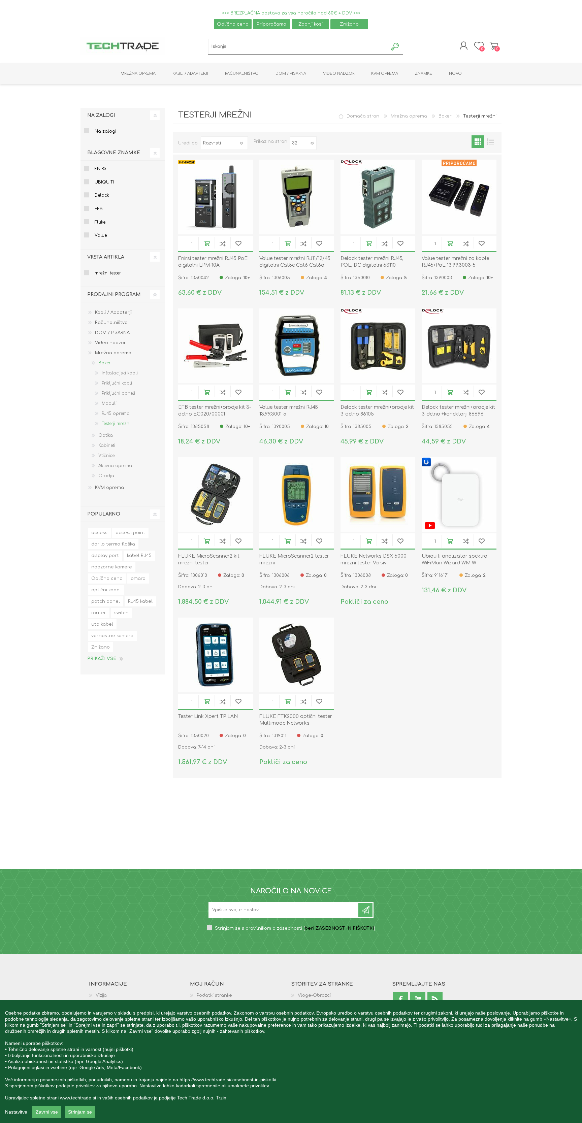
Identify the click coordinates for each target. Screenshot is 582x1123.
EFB (99, 208)
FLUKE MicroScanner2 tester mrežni (294, 559)
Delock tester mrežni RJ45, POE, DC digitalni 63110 (372, 262)
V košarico (207, 243)
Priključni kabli (117, 383)
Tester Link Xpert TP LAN (208, 716)
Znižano (349, 24)
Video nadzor (110, 342)
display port (105, 555)
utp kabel (102, 624)
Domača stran (363, 116)
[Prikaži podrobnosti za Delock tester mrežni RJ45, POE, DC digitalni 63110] (378, 197)
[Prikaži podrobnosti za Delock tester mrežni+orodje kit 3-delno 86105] (378, 345)
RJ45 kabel (140, 601)
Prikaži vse (101, 658)
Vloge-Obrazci (314, 995)
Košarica (494, 45)
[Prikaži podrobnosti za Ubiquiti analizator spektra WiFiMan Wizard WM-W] (459, 494)
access (99, 532)
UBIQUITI (104, 182)
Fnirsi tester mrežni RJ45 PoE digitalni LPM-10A (213, 262)
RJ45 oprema (116, 413)
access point (130, 532)
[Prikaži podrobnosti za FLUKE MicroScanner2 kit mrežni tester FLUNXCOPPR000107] (215, 494)
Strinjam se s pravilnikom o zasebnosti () (295, 928)
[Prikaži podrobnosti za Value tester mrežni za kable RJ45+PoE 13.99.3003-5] (459, 197)
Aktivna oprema (115, 465)
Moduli (109, 403)
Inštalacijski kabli (120, 373)
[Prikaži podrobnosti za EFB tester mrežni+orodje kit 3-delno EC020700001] (215, 345)
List (490, 141)
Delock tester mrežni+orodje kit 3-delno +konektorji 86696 (458, 411)
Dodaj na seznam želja (238, 243)
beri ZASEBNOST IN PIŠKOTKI (339, 928)
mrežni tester (108, 273)
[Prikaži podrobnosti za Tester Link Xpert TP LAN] (215, 655)
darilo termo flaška (113, 544)
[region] (291, 1061)
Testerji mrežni (116, 423)
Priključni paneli (118, 393)
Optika (105, 435)
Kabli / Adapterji (113, 312)
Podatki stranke (214, 995)
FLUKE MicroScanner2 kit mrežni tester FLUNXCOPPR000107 (208, 563)
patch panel (105, 601)
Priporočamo (271, 24)
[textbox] (298, 46)
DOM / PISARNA (112, 332)
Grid (478, 141)
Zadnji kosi (310, 24)
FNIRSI (101, 168)
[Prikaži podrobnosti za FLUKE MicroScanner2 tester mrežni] (296, 494)
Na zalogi (105, 131)
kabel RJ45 (139, 555)
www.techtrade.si (78, 1097)
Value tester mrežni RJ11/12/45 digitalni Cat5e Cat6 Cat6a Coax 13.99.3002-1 (294, 265)
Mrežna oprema (409, 116)
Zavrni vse (47, 1112)
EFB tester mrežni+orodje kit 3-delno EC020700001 (214, 411)
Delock (102, 195)
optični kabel (106, 590)
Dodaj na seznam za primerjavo (222, 243)
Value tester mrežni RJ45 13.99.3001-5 (288, 411)
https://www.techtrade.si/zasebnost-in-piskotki (228, 1079)
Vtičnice (106, 455)
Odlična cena (233, 24)
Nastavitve (16, 1112)
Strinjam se (80, 1112)
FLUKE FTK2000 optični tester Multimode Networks (295, 720)
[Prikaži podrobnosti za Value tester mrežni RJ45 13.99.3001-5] (296, 345)
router (98, 612)
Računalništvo (111, 322)
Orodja (106, 475)
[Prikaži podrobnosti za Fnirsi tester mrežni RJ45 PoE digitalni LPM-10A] (215, 197)
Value (101, 235)
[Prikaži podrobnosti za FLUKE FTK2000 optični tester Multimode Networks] (296, 655)
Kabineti (106, 445)
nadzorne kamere (111, 567)
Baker (445, 116)
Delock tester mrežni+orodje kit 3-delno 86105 (377, 411)
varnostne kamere (112, 635)
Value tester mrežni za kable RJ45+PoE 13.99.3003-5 (455, 262)
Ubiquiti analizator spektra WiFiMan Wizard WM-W (454, 559)
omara (138, 578)
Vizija (101, 995)
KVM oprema (109, 487)
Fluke (100, 222)
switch (121, 612)
